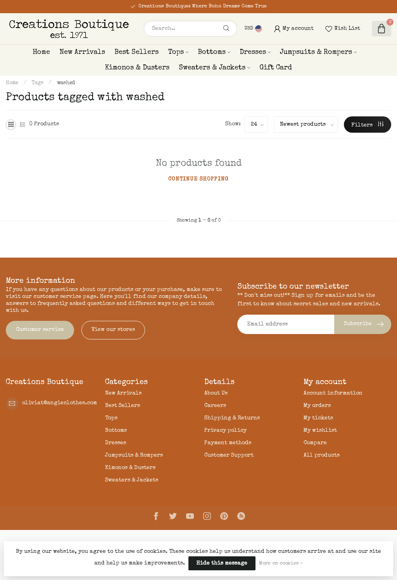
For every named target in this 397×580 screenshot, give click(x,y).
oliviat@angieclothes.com (59, 403)
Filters (362, 125)
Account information (333, 393)
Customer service (40, 329)
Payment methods (227, 443)
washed (66, 83)
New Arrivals (82, 52)
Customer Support (229, 455)
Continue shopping (198, 179)
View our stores (113, 329)
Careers (215, 406)
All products (322, 455)
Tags (37, 83)
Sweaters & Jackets (212, 67)
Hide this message (222, 563)
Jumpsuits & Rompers (316, 52)
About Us (216, 393)
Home (41, 52)
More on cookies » (281, 563)
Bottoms (212, 52)
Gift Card (275, 67)
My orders (317, 406)
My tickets (318, 418)
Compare (315, 443)
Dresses (253, 52)
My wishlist (320, 430)
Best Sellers (136, 52)
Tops (176, 52)
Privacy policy (225, 430)
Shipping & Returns (232, 418)
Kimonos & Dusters (137, 67)
